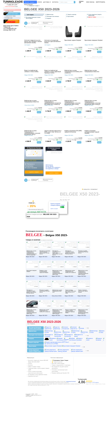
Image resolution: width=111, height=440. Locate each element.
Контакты (30, 365)
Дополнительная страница (47, 23)
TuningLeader (82, 379)
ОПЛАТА (39, 2)
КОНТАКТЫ (55, 2)
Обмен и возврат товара (34, 366)
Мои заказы (90, 2)
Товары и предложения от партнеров (61, 365)
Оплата (30, 363)
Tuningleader (14, 1)
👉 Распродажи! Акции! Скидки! (11, 13)
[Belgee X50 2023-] (32, 250)
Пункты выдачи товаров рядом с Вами (57, 206)
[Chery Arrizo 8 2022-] (58, 289)
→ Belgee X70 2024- (9, 11)
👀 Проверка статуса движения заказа (37, 374)
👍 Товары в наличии (57, 361)
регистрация (28, 4)
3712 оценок (95, 382)
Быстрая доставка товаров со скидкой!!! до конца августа (10, 28)
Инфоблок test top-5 (33, 376)
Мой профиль (100, 2)
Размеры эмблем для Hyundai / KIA (60, 373)
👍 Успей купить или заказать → (11, 21)
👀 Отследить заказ (8, 17)
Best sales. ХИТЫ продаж (58, 363)
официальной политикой (71, 381)
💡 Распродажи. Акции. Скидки (60, 360)
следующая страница (32, 22)
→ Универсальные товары (10, 16)
